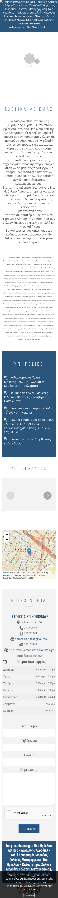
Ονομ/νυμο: (29, 726)
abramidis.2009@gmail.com (31, 639)
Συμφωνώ (29, 895)
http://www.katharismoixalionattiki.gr (31, 650)
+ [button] (7, 535)
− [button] (7, 539)
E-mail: (29, 755)
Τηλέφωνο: (29, 740)
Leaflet (6, 572)
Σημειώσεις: (29, 769)
